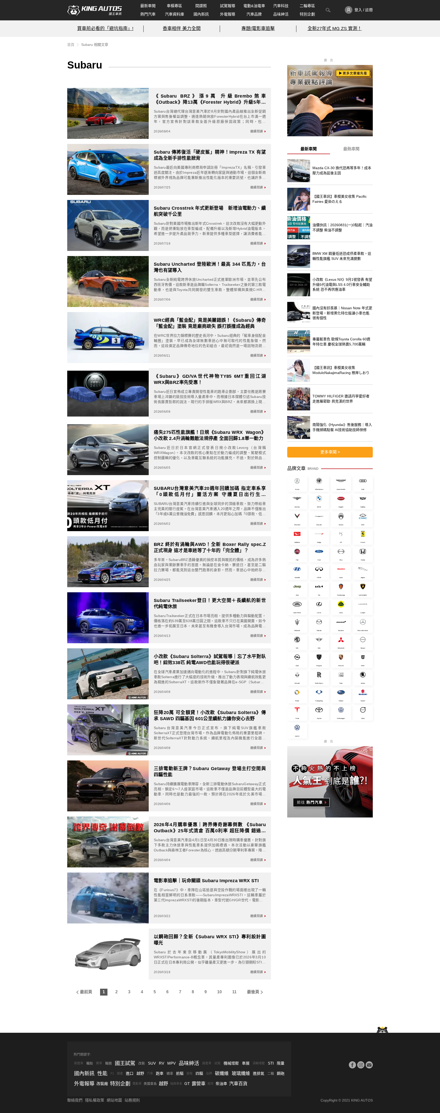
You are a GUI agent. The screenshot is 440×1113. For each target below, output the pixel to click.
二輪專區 (307, 6)
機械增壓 (231, 1063)
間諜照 (201, 6)
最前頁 (86, 992)
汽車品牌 (254, 14)
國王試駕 (125, 1063)
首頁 (70, 45)
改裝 (141, 1063)
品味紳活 (280, 14)
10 (219, 992)
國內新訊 (201, 14)
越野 (140, 1073)
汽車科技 (280, 6)
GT (187, 1083)
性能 (102, 1073)
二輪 (270, 1073)
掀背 (211, 1083)
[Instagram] (360, 1064)
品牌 (209, 1073)
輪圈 (108, 1063)
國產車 (206, 1063)
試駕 (217, 1063)
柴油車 (221, 1083)
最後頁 (253, 992)
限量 (280, 1063)
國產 (120, 1073)
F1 (112, 1073)
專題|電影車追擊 (258, 28)
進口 (129, 1073)
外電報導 (227, 14)
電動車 (137, 1083)
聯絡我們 (74, 1100)
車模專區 (174, 6)
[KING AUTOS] (94, 10)
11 (234, 992)
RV (161, 1063)
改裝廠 (102, 1083)
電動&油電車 (254, 6)
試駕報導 (227, 6)
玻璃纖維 (241, 1073)
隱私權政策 (94, 1100)
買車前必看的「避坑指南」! (105, 28)
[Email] (369, 1064)
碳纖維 (222, 1073)
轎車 (170, 1073)
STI (271, 1063)
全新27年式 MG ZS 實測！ (335, 28)
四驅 (199, 1073)
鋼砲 (280, 1073)
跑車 (159, 1073)
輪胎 (89, 1063)
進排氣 (258, 1073)
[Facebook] (352, 1064)
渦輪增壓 (259, 1063)
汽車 (150, 1073)
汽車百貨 (238, 1083)
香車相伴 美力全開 (182, 28)
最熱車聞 (351, 149)
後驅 (189, 1073)
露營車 (198, 1083)
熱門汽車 (148, 14)
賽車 (99, 1063)
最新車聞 (148, 6)
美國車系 (150, 1083)
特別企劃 (307, 14)
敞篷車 (78, 1063)
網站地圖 (114, 1100)
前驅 (180, 1073)
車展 (246, 1063)
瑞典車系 (176, 1083)
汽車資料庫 (174, 14)
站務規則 (132, 1100)
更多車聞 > (330, 452)
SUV (152, 1063)
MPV (171, 1063)
